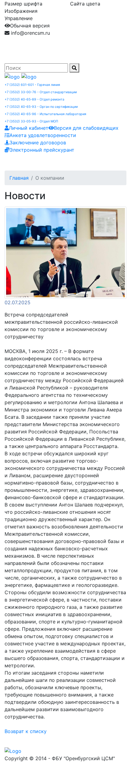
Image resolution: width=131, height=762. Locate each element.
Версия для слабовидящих (86, 128)
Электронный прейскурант (41, 150)
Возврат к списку (26, 731)
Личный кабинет (28, 128)
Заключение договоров (37, 142)
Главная (19, 178)
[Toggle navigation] (18, 162)
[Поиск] (74, 67)
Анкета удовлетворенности (42, 135)
